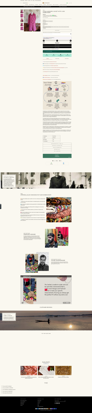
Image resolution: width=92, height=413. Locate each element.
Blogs (33, 0)
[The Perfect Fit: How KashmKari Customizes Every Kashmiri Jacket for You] (28, 370)
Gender (44, 22)
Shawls (44, 4)
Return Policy (57, 149)
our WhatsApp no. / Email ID (57, 143)
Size (43, 25)
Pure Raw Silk (50, 21)
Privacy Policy (22, 404)
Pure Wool (44, 21)
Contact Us (26, 0)
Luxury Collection (63, 4)
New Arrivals (31, 4)
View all (46, 363)
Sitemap (21, 405)
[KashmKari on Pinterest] (59, 403)
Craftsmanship (57, 58)
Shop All (40, 4)
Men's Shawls (49, 4)
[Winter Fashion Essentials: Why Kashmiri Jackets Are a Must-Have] (46, 370)
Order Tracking (22, 0)
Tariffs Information (57, 147)
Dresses (26, 4)
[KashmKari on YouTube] (57, 403)
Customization (67, 58)
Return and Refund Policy (23, 400)
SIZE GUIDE (57, 30)
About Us (29, 0)
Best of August (56, 4)
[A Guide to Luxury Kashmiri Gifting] (63, 370)
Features (47, 58)
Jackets (36, 4)
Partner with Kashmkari (38, 0)
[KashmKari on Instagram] (55, 403)
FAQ (31, 0)
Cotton (47, 21)
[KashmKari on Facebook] (56, 403)
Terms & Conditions (22, 401)
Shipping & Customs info (57, 145)
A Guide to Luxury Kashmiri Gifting (63, 377)
